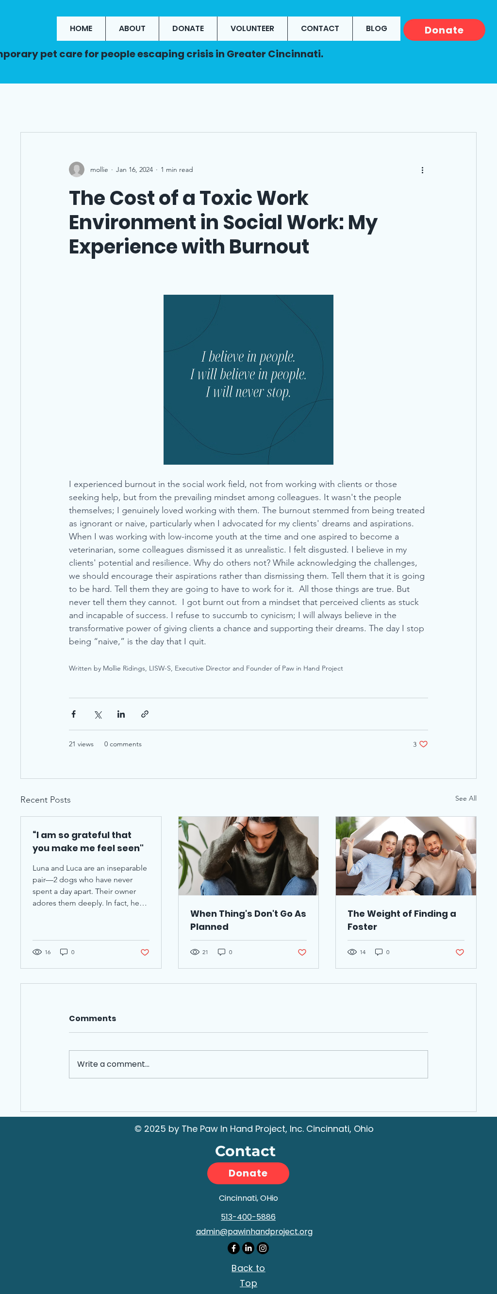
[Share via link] (144, 714)
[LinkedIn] (248, 1248)
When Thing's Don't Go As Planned (248, 920)
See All (466, 798)
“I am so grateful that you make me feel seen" (88, 841)
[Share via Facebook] (73, 714)
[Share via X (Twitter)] (97, 714)
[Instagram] (263, 1248)
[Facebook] (234, 1248)
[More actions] (422, 169)
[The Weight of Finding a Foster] (406, 856)
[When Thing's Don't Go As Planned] (249, 856)
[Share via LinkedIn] (121, 714)
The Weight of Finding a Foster (402, 920)
